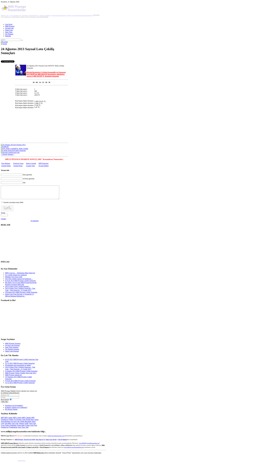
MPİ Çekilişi (17, 418)
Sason (36, 419)
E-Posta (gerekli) (28, 179)
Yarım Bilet (21, 425)
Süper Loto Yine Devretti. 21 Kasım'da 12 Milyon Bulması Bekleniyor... (19, 295)
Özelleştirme (13, 427)
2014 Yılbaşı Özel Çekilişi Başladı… (17, 286)
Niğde (11, 419)
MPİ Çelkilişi (26, 418)
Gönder (3, 219)
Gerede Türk (30, 166)
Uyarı (3, 425)
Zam (31, 425)
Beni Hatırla (5, 399)
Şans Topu (21, 427)
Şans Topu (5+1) (40, 439)
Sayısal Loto (15, 421)
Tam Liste (15, 423)
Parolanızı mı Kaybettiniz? (14, 405)
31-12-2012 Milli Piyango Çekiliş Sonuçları (20, 383)
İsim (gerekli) (27, 175)
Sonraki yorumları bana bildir (13, 202)
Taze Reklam (5, 163)
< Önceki (4, 154)
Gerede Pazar (17, 166)
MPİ (2, 418)
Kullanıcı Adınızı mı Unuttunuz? (16, 407)
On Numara (18, 419)
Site (24, 183)
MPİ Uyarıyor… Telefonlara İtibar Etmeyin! (20, 273)
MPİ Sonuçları (43, 163)
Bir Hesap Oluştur (11, 409)
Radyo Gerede (31, 163)
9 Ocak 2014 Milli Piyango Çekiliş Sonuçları (20, 281)
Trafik (26, 423)
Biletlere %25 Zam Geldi (13, 277)
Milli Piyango (19, 439)
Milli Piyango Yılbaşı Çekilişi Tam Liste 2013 (20, 373)
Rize (32, 419)
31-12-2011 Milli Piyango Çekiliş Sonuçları (20, 363)
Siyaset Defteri (44, 166)
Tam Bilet (8, 423)
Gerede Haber (6, 166)
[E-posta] (4, 42)
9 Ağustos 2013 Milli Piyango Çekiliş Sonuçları (21, 371)
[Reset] (22, 40)
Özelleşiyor (5, 427)
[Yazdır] (4, 44)
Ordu (24, 419)
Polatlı (28, 419)
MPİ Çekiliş (8, 418)
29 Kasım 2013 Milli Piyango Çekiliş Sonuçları (21, 292)
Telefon (21, 423)
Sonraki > (11, 154)
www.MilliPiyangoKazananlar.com (89, 443)
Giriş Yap (4, 402)
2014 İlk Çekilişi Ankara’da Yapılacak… (19, 279)
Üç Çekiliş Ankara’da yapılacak (16, 275)
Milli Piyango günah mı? (13, 375)
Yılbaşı (27, 425)
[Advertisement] (34, 58)
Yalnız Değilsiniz (11, 425)
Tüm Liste (32, 423)
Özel (35, 425)
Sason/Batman (6, 421)
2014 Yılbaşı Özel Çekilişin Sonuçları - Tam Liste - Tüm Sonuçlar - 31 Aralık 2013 (20, 289)
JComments (35, 221)
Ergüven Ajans (18, 163)
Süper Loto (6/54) (51, 439)
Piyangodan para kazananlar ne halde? (18, 365)
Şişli (27, 427)
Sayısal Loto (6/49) (29, 439)
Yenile (3, 213)
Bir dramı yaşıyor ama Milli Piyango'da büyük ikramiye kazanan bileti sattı (21, 283)
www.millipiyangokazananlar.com (74, 447)
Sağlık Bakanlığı (25, 421)
